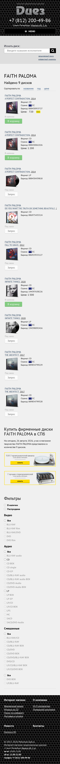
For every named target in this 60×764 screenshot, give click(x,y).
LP (8, 590)
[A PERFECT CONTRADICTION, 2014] (13, 107)
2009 (31, 208)
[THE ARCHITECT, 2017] (13, 364)
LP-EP (10, 598)
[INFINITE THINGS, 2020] (13, 291)
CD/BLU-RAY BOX (15, 645)
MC (8, 614)
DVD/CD (11, 661)
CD (8, 559)
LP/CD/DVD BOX (15, 669)
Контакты (38, 725)
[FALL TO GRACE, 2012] (13, 254)
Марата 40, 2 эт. (39, 25)
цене (46, 88)
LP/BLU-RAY (13, 683)
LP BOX (10, 594)
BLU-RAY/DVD (14, 532)
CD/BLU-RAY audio (16, 575)
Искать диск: (12, 46)
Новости (9, 725)
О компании (40, 700)
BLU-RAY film (13, 528)
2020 (15, 282)
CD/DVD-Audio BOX (16, 587)
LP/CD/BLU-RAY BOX (17, 665)
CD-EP (10, 571)
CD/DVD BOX (13, 653)
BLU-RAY (11, 524)
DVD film (11, 540)
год (39, 88)
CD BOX (10, 563)
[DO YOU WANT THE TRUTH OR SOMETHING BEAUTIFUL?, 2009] (13, 217)
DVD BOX (11, 679)
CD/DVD (11, 649)
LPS (8, 610)
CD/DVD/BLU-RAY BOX (18, 657)
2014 (20, 99)
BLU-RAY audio (14, 555)
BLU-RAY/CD (13, 637)
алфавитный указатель (47, 59)
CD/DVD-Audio (14, 583)
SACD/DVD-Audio (15, 622)
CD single (11, 567)
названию (28, 88)
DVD (9, 536)
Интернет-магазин (14, 700)
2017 (15, 355)
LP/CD (10, 602)
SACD (9, 618)
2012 (14, 245)
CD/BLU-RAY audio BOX (18, 579)
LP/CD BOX (12, 606)
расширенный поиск (46, 56)
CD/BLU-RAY (13, 641)
